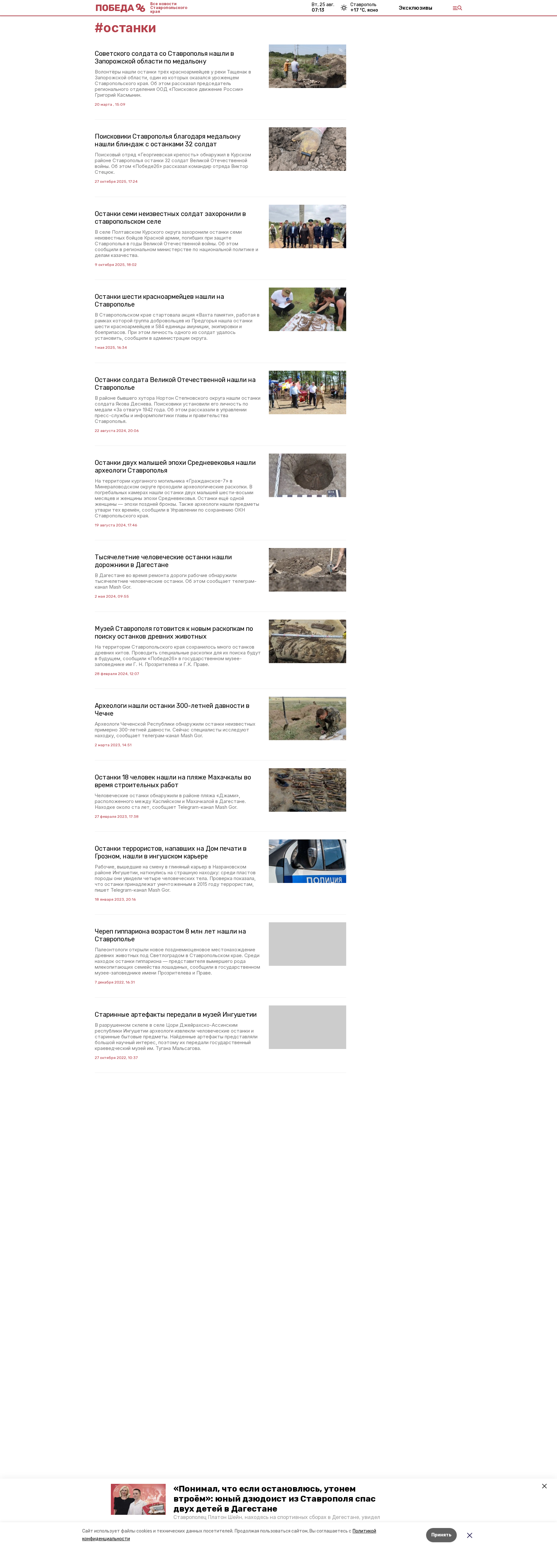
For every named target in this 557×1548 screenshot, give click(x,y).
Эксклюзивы (415, 8)
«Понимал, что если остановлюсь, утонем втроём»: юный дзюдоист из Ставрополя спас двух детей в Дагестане (274, 1499)
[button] (138, 1499)
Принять (441, 1535)
